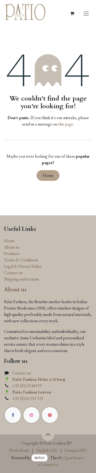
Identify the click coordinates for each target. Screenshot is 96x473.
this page (65, 124)
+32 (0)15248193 (27, 385)
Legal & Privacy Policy (22, 266)
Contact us (13, 272)
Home (48, 175)
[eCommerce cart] (72, 13)
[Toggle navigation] (86, 13)
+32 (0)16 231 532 (27, 398)
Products (11, 253)
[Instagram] (31, 415)
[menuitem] (19, 450)
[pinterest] (50, 415)
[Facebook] (13, 415)
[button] (48, 434)
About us (11, 247)
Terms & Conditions (21, 260)
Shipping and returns (21, 279)
